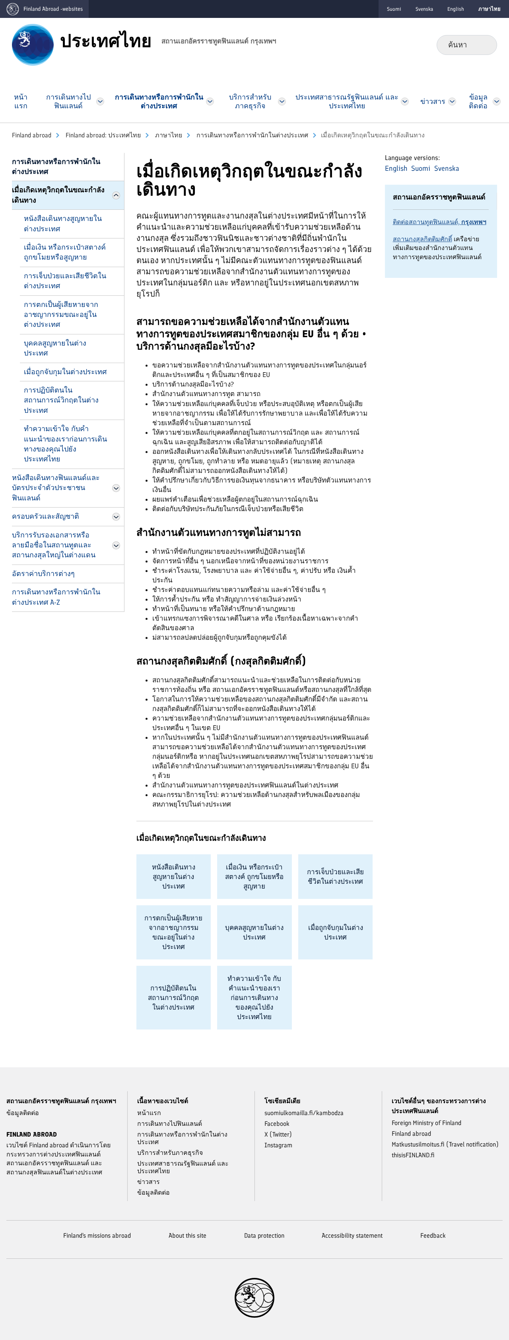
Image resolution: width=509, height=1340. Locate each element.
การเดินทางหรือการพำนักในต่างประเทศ (251, 135)
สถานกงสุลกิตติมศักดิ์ (422, 239)
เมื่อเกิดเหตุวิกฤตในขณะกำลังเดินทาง (58, 195)
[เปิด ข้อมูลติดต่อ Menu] (496, 101)
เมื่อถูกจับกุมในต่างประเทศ (65, 371)
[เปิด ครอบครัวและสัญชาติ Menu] (116, 517)
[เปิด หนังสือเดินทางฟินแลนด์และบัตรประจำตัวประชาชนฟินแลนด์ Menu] (116, 488)
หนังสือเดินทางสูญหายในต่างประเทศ (63, 223)
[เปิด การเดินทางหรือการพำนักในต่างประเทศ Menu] (210, 101)
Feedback (433, 1235)
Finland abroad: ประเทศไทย (102, 135)
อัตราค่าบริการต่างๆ (43, 573)
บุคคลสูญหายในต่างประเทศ (55, 348)
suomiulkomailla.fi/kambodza (304, 1113)
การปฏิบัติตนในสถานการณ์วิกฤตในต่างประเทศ (61, 400)
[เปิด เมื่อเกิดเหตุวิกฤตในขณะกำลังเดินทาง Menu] (116, 195)
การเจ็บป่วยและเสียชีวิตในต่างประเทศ (65, 281)
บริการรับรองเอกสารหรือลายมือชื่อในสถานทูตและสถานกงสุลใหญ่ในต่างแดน (53, 545)
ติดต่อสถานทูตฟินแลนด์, (439, 222)
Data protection (264, 1235)
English (455, 9)
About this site (187, 1235)
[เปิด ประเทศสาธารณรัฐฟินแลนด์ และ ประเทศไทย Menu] (404, 101)
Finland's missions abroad (97, 1235)
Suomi (394, 9)
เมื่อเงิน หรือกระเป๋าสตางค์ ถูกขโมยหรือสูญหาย (65, 252)
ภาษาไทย (167, 135)
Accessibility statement (352, 1235)
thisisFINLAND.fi (413, 1155)
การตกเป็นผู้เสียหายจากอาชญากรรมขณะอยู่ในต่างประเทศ (61, 314)
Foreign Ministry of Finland (426, 1123)
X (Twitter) (278, 1134)
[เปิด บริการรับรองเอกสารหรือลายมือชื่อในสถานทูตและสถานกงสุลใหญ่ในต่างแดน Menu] (116, 545)
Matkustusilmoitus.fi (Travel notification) (445, 1144)
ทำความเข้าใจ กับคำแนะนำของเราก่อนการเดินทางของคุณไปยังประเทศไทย (65, 443)
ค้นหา (485, 45)
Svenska (424, 9)
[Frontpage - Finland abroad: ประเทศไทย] (33, 44)
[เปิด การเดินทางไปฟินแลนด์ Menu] (100, 101)
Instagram (278, 1145)
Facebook (276, 1123)
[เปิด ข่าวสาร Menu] (452, 101)
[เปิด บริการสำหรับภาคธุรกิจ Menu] (282, 101)
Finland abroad (31, 135)
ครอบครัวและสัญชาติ (45, 516)
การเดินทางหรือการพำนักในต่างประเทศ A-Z (56, 597)
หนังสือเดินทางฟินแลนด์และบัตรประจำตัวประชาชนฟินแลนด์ (56, 487)
